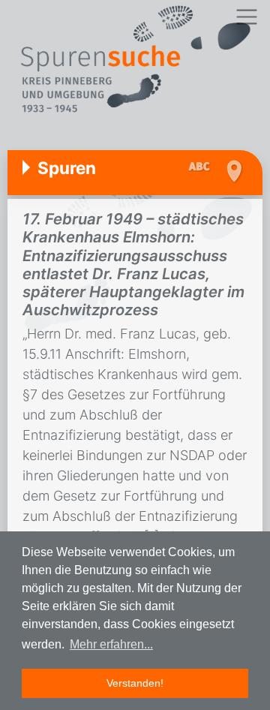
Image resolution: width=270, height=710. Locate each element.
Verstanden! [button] (135, 683)
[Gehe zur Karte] (234, 171)
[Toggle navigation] (246, 17)
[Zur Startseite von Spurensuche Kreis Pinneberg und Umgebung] (135, 61)
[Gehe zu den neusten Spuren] (203, 167)
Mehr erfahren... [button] (111, 644)
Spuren (67, 168)
